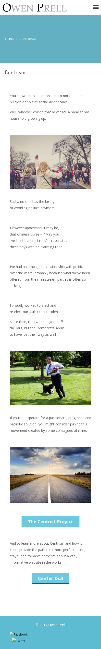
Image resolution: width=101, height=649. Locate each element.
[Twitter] (18, 641)
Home (9, 39)
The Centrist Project (50, 521)
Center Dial (50, 578)
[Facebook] (18, 634)
